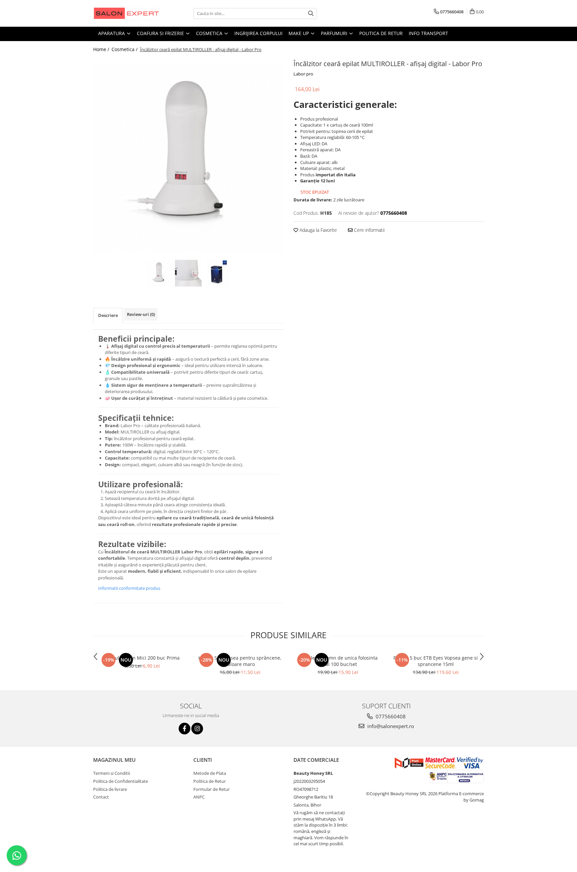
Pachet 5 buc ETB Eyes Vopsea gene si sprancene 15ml (435, 661)
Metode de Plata (209, 773)
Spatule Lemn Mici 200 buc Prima (142, 658)
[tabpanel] (188, 158)
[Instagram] (197, 728)
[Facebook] (184, 728)
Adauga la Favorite (317, 230)
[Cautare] (311, 13)
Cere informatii (369, 230)
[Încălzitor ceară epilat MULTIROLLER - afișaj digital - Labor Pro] (188, 158)
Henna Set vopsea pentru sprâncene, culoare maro (239, 661)
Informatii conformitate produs (129, 588)
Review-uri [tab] (141, 314)
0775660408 (390, 716)
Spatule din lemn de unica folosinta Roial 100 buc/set (338, 661)
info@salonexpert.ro (390, 726)
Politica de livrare (110, 789)
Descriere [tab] (108, 315)
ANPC (199, 797)
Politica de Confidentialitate (120, 781)
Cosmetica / (125, 49)
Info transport (428, 33)
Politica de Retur (381, 33)
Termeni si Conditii (111, 773)
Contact (101, 797)
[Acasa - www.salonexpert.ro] (126, 13)
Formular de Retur (211, 789)
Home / (102, 49)
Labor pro (303, 74)
